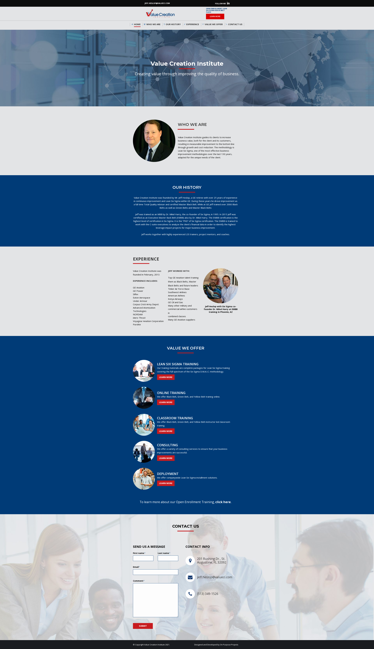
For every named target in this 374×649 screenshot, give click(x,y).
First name (139, 553)
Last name (164, 553)
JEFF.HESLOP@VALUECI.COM (157, 3)
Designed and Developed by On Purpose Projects (216, 644)
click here (223, 502)
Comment (138, 580)
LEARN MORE (215, 16)
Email (136, 567)
